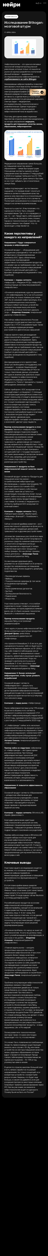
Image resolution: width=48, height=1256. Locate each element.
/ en (39, 3)
